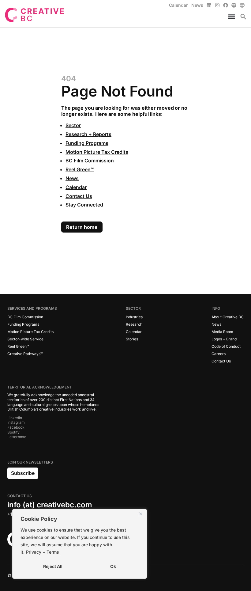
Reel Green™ (80, 169)
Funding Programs (87, 143)
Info (216, 308)
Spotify (13, 432)
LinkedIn (14, 417)
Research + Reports (88, 134)
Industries (134, 317)
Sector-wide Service (25, 339)
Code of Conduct (226, 346)
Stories (132, 339)
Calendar (76, 187)
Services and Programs (32, 308)
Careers (219, 353)
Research (134, 324)
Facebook (15, 427)
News (72, 178)
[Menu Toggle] (229, 16)
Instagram (16, 422)
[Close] (140, 514)
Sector (73, 125)
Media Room (222, 331)
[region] (79, 544)
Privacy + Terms (42, 552)
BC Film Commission (90, 160)
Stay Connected (84, 205)
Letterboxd (16, 436)
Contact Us (79, 196)
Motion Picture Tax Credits (97, 152)
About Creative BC (228, 317)
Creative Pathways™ (25, 353)
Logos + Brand (224, 339)
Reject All (52, 566)
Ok (113, 566)
